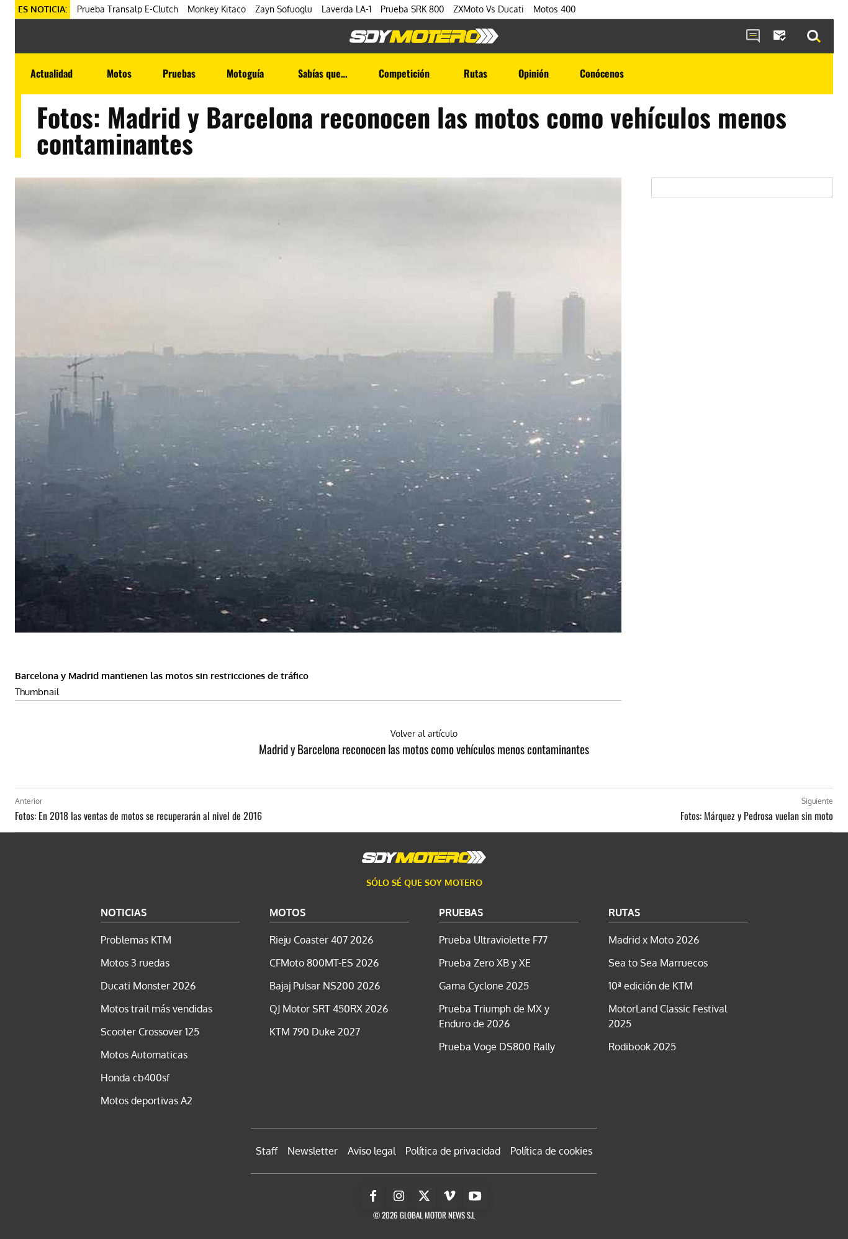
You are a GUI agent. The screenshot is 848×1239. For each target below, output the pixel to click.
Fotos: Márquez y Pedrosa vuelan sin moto (756, 815)
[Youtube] (474, 1196)
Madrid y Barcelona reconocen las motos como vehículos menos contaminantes (424, 748)
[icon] (753, 36)
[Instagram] (398, 1196)
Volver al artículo (424, 733)
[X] (424, 1196)
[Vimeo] (449, 1196)
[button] (814, 36)
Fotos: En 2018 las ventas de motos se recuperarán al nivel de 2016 (138, 815)
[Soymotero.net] (424, 36)
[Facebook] (373, 1196)
